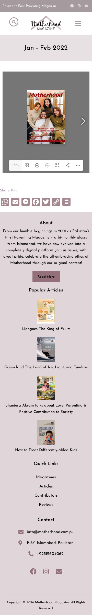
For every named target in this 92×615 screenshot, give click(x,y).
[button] (78, 23)
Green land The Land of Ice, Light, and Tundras (46, 367)
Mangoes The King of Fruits (46, 329)
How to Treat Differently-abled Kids (46, 450)
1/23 (15, 165)
